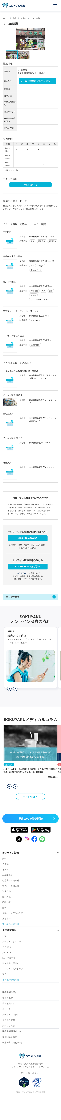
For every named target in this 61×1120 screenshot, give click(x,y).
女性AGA (6, 952)
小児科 (5, 869)
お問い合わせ (8, 1025)
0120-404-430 (29, 538)
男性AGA (6, 946)
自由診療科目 (9, 930)
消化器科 (6, 891)
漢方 (4, 974)
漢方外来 (6, 896)
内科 (4, 858)
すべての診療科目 (10, 923)
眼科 (4, 907)
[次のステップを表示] (15, 689)
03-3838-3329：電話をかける (37, 80)
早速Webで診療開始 (30, 818)
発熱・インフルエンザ (12, 912)
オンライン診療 (10, 852)
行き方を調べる (30, 184)
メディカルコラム (10, 1014)
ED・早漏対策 (9, 957)
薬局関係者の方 (9, 1036)
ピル (4, 936)
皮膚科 (5, 864)
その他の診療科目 (10, 979)
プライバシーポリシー (30, 1072)
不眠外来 (6, 902)
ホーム (5, 18)
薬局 (14, 18)
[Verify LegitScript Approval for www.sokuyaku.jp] (24, 1082)
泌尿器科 (6, 918)
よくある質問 (8, 1020)
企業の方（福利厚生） (12, 1042)
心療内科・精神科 (10, 880)
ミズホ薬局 (35, 18)
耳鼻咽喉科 (7, 874)
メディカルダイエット (12, 941)
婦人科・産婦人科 (10, 885)
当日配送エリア (9, 1003)
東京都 (23, 18)
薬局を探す (7, 997)
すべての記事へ (30, 796)
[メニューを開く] (55, 5)
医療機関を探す (9, 992)
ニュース (6, 1008)
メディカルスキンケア (12, 968)
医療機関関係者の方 (11, 1031)
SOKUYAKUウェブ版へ (28, 566)
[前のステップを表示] (9, 689)
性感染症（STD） (10, 963)
